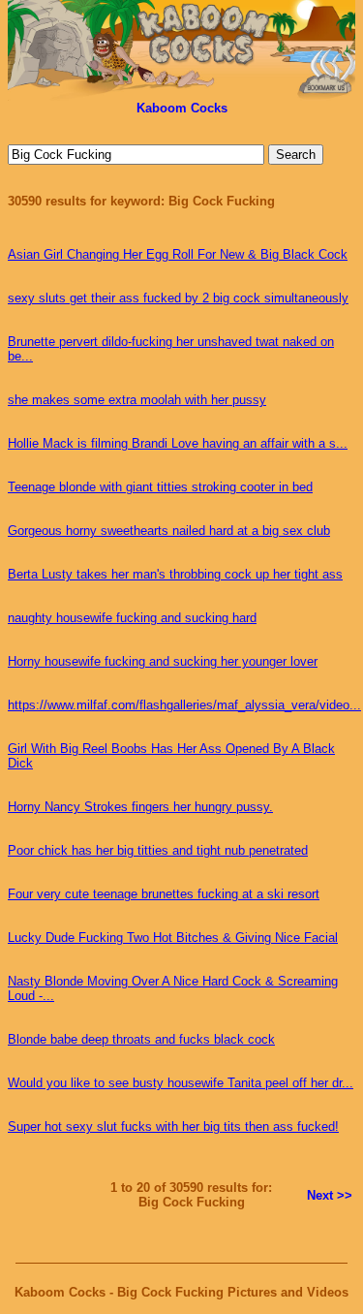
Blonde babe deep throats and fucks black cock (141, 1039)
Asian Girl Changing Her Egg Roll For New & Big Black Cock (178, 254)
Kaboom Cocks (181, 108)
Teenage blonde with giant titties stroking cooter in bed (160, 487)
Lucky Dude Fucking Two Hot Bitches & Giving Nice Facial (173, 937)
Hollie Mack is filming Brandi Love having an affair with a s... (178, 443)
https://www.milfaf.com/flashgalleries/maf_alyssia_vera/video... (184, 705)
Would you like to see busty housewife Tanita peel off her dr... (180, 1083)
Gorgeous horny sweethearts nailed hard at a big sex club (169, 530)
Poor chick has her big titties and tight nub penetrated (158, 850)
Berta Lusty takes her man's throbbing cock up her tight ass (175, 574)
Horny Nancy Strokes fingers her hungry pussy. (140, 806)
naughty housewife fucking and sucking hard (132, 617)
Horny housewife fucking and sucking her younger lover (163, 661)
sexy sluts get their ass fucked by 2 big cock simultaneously (178, 298)
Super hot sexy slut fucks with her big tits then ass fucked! (173, 1126)
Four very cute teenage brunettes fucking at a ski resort (163, 894)
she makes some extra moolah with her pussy (137, 399)
